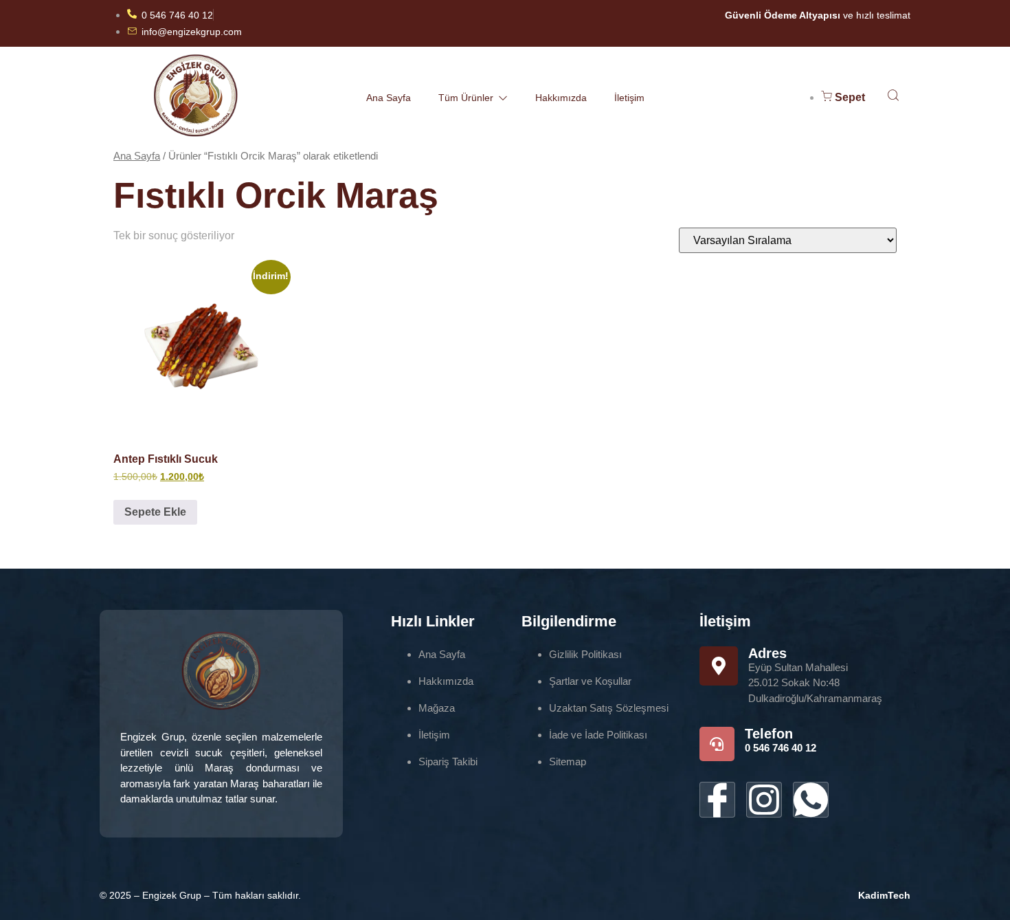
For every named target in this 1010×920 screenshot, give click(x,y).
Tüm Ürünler (465, 97)
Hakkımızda (561, 97)
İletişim (629, 97)
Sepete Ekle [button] (155, 512)
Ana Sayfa (388, 97)
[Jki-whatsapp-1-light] (811, 800)
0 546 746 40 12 (780, 748)
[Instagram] (764, 800)
